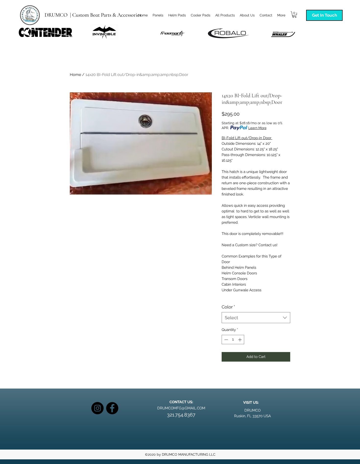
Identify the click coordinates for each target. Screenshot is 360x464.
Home (75, 74)
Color (228, 306)
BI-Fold (228, 138)
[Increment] (240, 339)
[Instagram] (97, 408)
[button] (294, 15)
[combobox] (256, 317)
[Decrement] (225, 339)
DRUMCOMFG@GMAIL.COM (181, 408)
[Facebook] (112, 408)
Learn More (257, 128)
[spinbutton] (233, 339)
